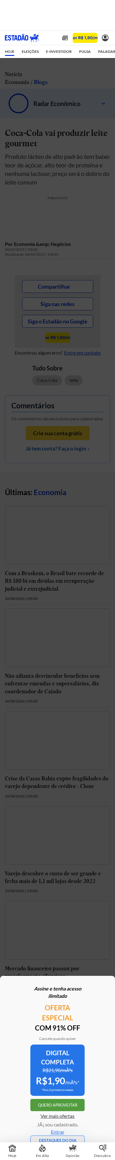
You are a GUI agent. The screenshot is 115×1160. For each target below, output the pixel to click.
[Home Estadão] (22, 38)
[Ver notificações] (105, 38)
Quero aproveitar (57, 1105)
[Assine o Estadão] (85, 38)
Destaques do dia (57, 1140)
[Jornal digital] (65, 38)
